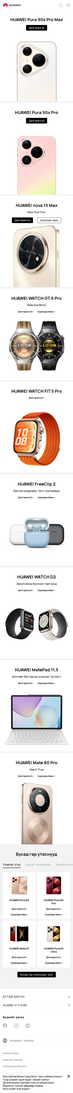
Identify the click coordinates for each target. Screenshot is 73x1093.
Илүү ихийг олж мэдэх (16, 1088)
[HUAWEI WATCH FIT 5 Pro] (36, 427)
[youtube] (28, 1026)
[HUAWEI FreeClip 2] (36, 520)
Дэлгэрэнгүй (36, 27)
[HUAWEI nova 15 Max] (36, 241)
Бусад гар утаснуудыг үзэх (36, 974)
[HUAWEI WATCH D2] (36, 613)
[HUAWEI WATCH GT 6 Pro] (36, 334)
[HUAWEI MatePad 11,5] (36, 706)
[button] (60, 5)
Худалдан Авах (49, 220)
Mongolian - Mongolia (22, 1040)
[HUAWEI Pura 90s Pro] (36, 148)
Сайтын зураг (11, 1053)
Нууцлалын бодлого (15, 1066)
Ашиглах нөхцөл (13, 1059)
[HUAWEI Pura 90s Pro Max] (36, 55)
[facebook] (5, 1026)
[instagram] (16, 1026)
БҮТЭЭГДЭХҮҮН (14, 997)
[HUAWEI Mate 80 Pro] (36, 798)
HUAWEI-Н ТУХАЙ (15, 1005)
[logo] (12, 5)
